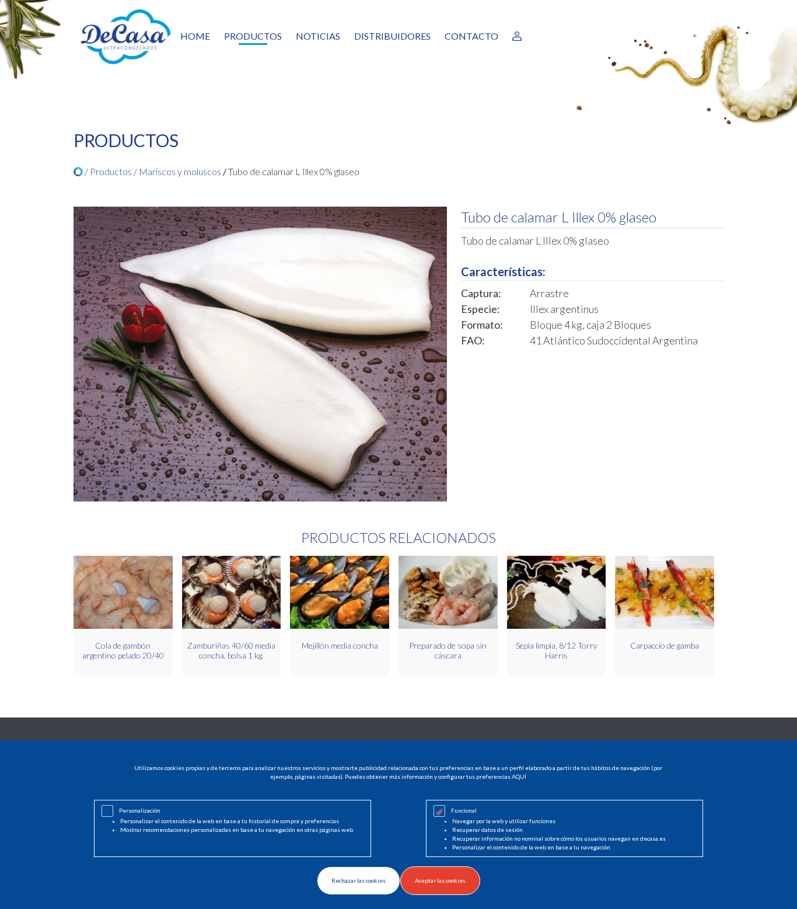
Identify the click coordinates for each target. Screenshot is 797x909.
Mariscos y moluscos (180, 171)
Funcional (464, 810)
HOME (195, 35)
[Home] (78, 172)
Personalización (139, 810)
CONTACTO (471, 35)
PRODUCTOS (253, 35)
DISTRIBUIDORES (392, 35)
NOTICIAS (318, 35)
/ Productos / (111, 171)
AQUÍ (519, 776)
